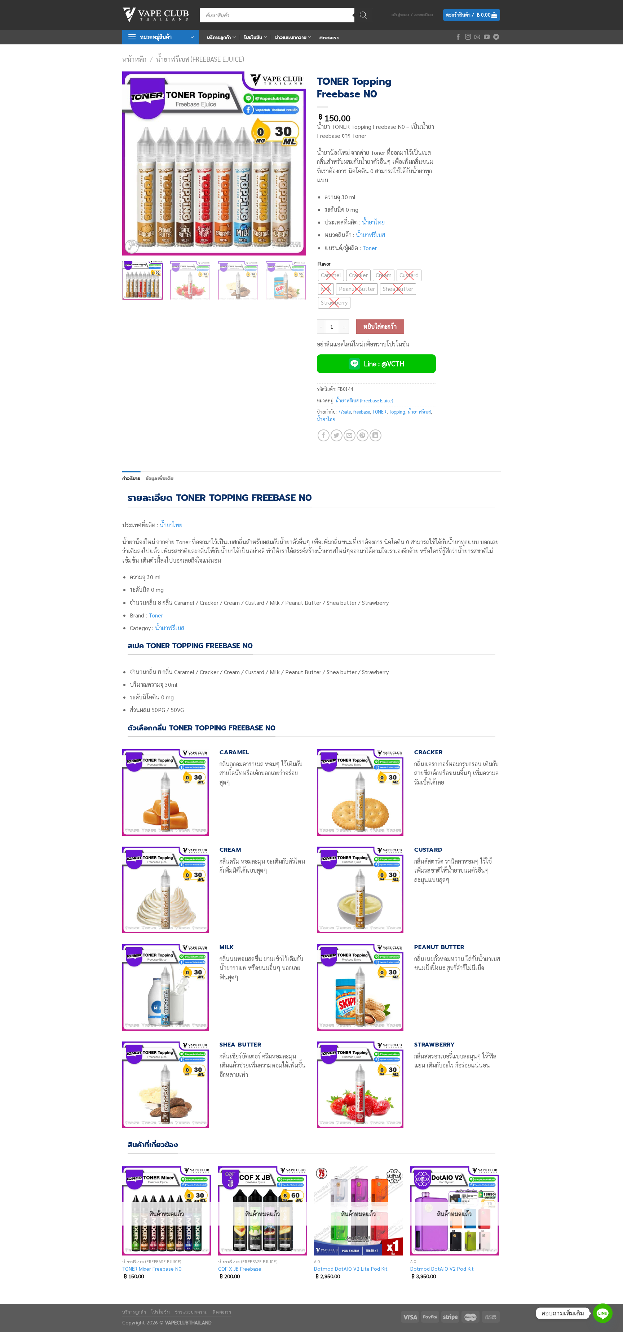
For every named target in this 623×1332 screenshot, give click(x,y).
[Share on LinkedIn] (375, 435)
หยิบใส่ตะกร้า (380, 326)
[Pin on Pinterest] (362, 435)
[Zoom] (132, 247)
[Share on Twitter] (337, 435)
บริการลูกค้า (219, 37)
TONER (379, 412)
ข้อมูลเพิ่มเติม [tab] (160, 478)
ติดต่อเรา (329, 37)
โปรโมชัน (253, 37)
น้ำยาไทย (373, 222)
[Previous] (134, 163)
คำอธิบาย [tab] (131, 478)
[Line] (603, 1313)
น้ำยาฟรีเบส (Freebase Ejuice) (200, 58)
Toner (369, 248)
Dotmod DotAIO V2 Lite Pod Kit (351, 1268)
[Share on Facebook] (324, 435)
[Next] (293, 163)
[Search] (363, 15)
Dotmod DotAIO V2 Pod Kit (442, 1268)
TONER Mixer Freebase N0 (151, 1268)
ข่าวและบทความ (290, 37)
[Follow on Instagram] (468, 37)
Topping (397, 412)
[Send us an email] (477, 37)
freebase (361, 412)
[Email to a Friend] (349, 435)
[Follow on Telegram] (496, 37)
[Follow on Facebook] (458, 37)
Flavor (324, 263)
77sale (344, 412)
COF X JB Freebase (239, 1268)
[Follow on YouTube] (487, 37)
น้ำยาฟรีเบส (370, 235)
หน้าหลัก (134, 58)
